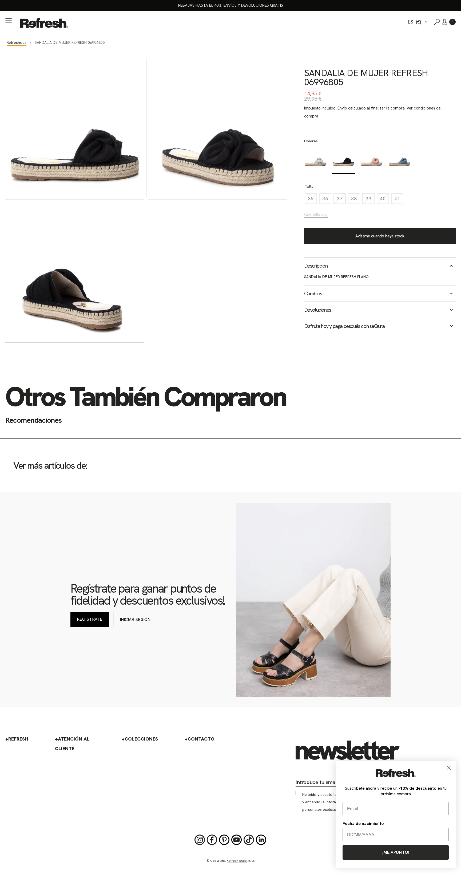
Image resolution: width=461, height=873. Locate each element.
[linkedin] (261, 840)
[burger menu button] (8, 21)
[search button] (437, 22)
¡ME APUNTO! (395, 852)
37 (341, 200)
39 (370, 200)
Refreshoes (16, 42)
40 (384, 200)
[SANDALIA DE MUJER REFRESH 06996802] (399, 160)
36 (326, 200)
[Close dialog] (449, 767)
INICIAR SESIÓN (135, 619)
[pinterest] (224, 840)
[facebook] (212, 840)
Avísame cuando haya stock (379, 236)
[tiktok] (249, 840)
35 (312, 200)
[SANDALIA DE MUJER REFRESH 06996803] (315, 160)
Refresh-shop (237, 861)
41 (398, 200)
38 (355, 200)
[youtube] (236, 840)
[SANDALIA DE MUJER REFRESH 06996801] (371, 160)
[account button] (445, 22)
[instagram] (199, 840)
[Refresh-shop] (44, 23)
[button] (452, 22)
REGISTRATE (89, 619)
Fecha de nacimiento (363, 823)
